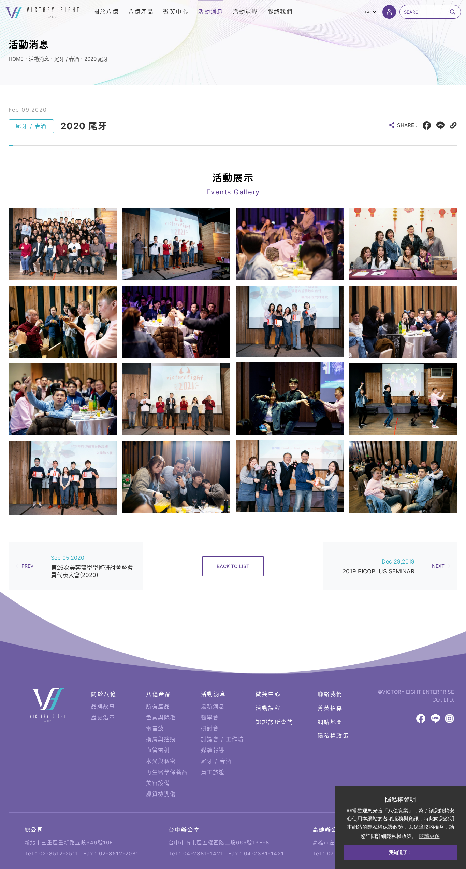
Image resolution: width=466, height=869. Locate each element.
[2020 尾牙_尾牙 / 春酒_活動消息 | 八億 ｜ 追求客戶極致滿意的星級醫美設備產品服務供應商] (42, 12)
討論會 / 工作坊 (222, 739)
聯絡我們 (330, 694)
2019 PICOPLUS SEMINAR (378, 571)
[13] (403, 477)
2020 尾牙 (96, 59)
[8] (176, 322)
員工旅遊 (213, 772)
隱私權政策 (333, 735)
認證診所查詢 (274, 722)
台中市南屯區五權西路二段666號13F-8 (219, 842)
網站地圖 (330, 722)
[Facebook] (427, 125)
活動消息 (39, 59)
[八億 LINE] (435, 718)
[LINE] (440, 125)
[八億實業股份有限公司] (47, 705)
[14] (403, 322)
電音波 (155, 728)
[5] (290, 321)
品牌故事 (103, 706)
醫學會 (210, 717)
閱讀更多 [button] (429, 836)
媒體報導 (213, 750)
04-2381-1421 (203, 853)
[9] (290, 398)
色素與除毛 (161, 717)
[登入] (389, 12)
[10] (403, 399)
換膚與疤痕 (161, 739)
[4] (403, 244)
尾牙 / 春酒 (66, 59)
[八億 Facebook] (420, 718)
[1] (176, 244)
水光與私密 (161, 761)
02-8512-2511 (58, 853)
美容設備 (158, 782)
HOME (16, 59)
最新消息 (213, 706)
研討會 (210, 728)
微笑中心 (268, 694)
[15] (63, 322)
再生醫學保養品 (167, 772)
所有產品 (158, 706)
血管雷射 (158, 750)
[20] (290, 244)
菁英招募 (330, 708)
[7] (63, 399)
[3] (176, 399)
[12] (176, 477)
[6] (63, 478)
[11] (290, 476)
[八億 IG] (449, 718)
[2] (63, 244)
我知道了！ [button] (400, 852)
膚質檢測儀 (161, 793)
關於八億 (103, 694)
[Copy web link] (453, 125)
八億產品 (158, 694)
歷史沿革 (103, 717)
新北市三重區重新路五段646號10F (69, 842)
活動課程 (268, 708)
